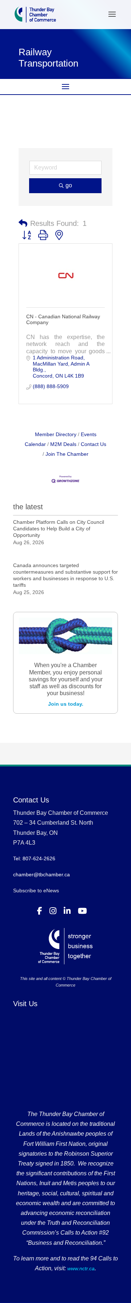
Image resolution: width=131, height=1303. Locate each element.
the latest (28, 507)
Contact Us (93, 444)
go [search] (69, 185)
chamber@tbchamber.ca (41, 874)
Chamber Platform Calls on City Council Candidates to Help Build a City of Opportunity (58, 528)
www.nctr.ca (80, 1268)
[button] (23, 223)
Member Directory (55, 434)
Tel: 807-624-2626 (34, 858)
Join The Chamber (66, 454)
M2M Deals (63, 444)
